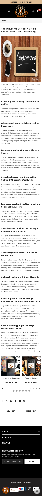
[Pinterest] (11, 401)
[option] (11, 371)
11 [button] (32, 388)
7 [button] (20, 388)
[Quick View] (18, 362)
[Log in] (33, 11)
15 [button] (17, 391)
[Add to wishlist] (18, 358)
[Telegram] (20, 401)
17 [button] (23, 391)
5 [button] (14, 388)
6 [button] (17, 388)
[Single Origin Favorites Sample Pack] (10, 366)
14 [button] (14, 391)
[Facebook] (2, 401)
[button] (39, 351)
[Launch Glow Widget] (5, 490)
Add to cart (11, 383)
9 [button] (26, 388)
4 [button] (11, 388)
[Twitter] (7, 401)
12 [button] (36, 388)
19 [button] (29, 391)
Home (4, 20)
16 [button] (20, 391)
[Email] (24, 401)
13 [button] (39, 388)
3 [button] (8, 388)
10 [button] (29, 388)
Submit (32, 461)
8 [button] (23, 388)
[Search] (9, 11)
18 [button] (26, 391)
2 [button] (5, 388)
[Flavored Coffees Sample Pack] (31, 366)
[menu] (2, 11)
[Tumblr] (15, 401)
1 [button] (2, 388)
